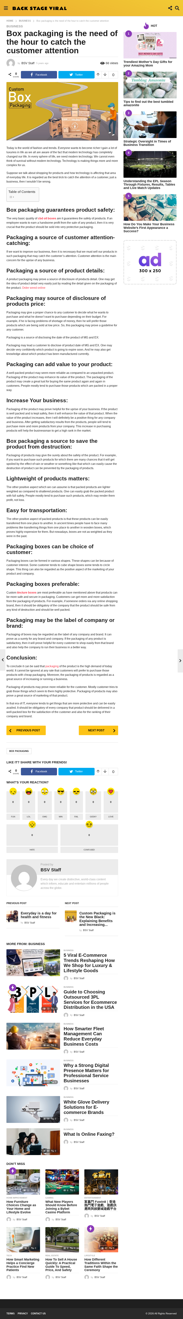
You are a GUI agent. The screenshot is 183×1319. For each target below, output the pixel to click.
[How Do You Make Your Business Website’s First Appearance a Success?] (150, 207)
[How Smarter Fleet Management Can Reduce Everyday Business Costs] (33, 1036)
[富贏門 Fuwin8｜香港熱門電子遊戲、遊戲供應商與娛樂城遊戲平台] (101, 1182)
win (61, 817)
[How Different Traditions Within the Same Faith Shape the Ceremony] (101, 1239)
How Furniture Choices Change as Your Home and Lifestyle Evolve (21, 1207)
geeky (93, 817)
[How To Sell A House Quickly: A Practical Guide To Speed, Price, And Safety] (62, 1239)
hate (32, 850)
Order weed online (33, 287)
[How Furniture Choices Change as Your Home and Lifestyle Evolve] (23, 1182)
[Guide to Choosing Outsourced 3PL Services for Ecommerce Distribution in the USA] (33, 999)
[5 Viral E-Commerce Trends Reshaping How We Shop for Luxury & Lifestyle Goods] (33, 962)
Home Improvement (16, 1198)
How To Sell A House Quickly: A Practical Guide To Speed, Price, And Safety (61, 1265)
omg (44, 817)
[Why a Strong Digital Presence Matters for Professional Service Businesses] (33, 1072)
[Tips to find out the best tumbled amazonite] (150, 85)
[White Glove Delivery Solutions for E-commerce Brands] (33, 1109)
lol (29, 817)
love (110, 817)
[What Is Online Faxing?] (33, 1141)
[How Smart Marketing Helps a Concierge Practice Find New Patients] (23, 1239)
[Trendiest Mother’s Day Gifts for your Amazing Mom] (150, 45)
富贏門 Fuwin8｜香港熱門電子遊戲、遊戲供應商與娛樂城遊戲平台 (100, 1205)
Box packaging (19, 751)
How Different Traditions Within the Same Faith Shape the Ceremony (101, 1265)
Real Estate (52, 1255)
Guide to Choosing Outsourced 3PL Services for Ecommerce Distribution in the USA (90, 999)
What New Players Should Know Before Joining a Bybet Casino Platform (61, 1207)
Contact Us (38, 1313)
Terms (10, 1313)
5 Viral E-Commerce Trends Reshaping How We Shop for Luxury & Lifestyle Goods (89, 963)
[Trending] (12, 987)
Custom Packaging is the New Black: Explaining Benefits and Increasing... (97, 919)
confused (89, 850)
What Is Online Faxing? (89, 1134)
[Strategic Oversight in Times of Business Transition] (150, 124)
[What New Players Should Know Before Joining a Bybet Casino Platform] (62, 1182)
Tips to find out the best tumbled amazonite (148, 103)
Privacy (23, 1313)
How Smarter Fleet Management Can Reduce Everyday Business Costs (84, 1036)
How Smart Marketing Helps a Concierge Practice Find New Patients (22, 1265)
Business (14, 26)
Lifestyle (89, 1255)
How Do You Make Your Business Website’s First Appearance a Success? (148, 227)
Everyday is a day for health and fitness (39, 915)
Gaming (49, 1198)
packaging (52, 666)
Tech (9, 1255)
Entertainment (92, 1198)
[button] (6, 8)
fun (13, 817)
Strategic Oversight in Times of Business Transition (147, 143)
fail (76, 817)
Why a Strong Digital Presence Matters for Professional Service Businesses (86, 1073)
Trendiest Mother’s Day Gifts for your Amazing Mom (147, 63)
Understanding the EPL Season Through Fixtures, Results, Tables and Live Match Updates (149, 184)
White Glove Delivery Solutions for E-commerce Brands (86, 1107)
